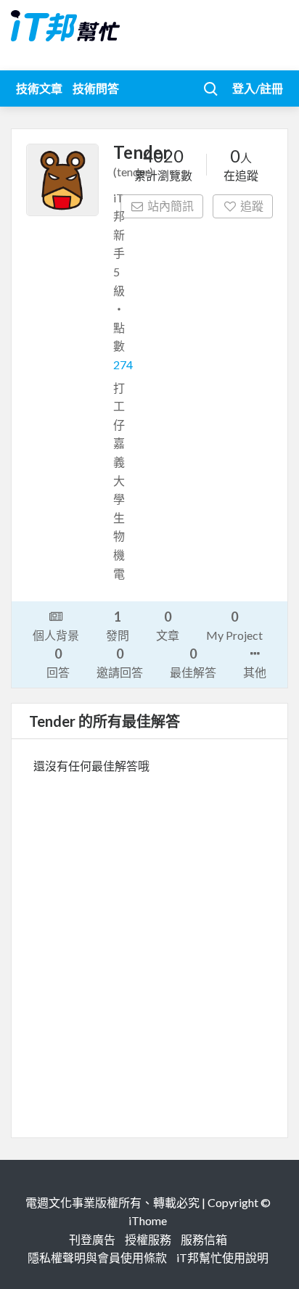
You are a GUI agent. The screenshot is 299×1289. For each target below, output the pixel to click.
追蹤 (251, 206)
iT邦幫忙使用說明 (222, 1257)
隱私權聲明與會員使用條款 (97, 1257)
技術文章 (39, 88)
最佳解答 (193, 662)
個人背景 (56, 635)
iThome (147, 1220)
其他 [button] (254, 672)
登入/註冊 (257, 88)
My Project (234, 625)
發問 (117, 625)
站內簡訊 (170, 206)
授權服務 (148, 1239)
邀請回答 (120, 662)
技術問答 (96, 88)
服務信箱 (204, 1239)
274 (123, 364)
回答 (58, 662)
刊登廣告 (92, 1239)
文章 (167, 625)
